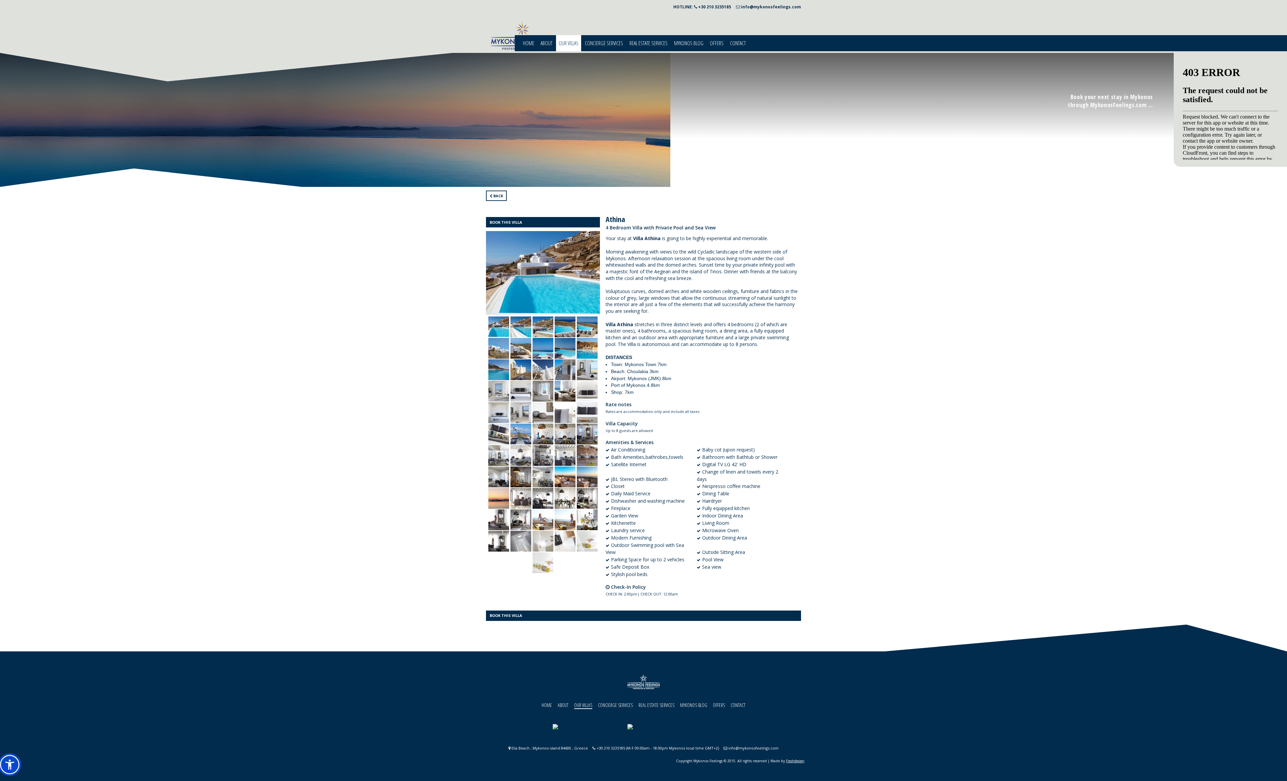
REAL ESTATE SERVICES (648, 43)
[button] (9, 764)
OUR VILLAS (568, 43)
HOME (528, 43)
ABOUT (546, 43)
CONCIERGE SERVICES (604, 43)
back (497, 195)
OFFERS (717, 43)
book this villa (506, 222)
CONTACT (738, 43)
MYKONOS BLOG (688, 43)
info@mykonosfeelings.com (770, 7)
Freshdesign (795, 761)
